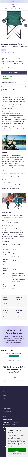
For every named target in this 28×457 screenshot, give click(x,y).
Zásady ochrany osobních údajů (10, 405)
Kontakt (4, 395)
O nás (4, 398)
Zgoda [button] (16, 449)
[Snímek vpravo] (25, 25)
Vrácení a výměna (7, 408)
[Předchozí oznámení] (2, 1)
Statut (4, 401)
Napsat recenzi (14, 356)
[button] (2, 5)
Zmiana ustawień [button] (17, 453)
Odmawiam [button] (16, 451)
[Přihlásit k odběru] (23, 382)
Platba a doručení (7, 411)
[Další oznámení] (26, 1)
